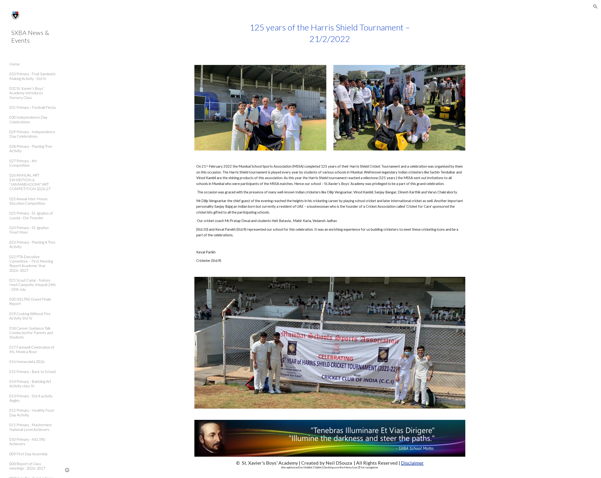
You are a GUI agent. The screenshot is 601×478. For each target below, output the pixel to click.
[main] (330, 33)
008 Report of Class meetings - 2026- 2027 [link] (27, 465)
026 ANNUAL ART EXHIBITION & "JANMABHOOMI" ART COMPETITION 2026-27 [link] (29, 182)
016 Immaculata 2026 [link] (26, 361)
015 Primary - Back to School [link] (32, 371)
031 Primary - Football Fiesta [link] (32, 107)
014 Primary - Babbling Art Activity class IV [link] (30, 383)
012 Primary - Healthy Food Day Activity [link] (31, 412)
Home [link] (14, 64)
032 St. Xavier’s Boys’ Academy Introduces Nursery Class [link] (26, 93)
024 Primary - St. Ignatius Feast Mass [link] (29, 229)
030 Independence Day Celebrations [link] (28, 119)
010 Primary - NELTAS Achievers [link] (27, 441)
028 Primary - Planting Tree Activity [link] (30, 148)
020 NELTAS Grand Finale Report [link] (30, 301)
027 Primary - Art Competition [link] (23, 162)
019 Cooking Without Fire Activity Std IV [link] (29, 315)
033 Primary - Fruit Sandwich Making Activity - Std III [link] (32, 76)
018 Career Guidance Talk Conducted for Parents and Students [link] (31, 332)
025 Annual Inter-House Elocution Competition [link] (28, 200)
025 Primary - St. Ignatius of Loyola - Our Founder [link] (31, 215)
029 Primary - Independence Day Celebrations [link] (32, 133)
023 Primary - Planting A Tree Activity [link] (32, 244)
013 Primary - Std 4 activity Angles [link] (31, 398)
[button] (595, 6)
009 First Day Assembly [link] (28, 454)
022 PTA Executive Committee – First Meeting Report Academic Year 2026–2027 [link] (31, 263)
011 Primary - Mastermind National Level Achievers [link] (30, 426)
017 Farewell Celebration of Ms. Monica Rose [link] (31, 349)
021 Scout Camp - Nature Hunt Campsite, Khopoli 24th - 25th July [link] (32, 284)
